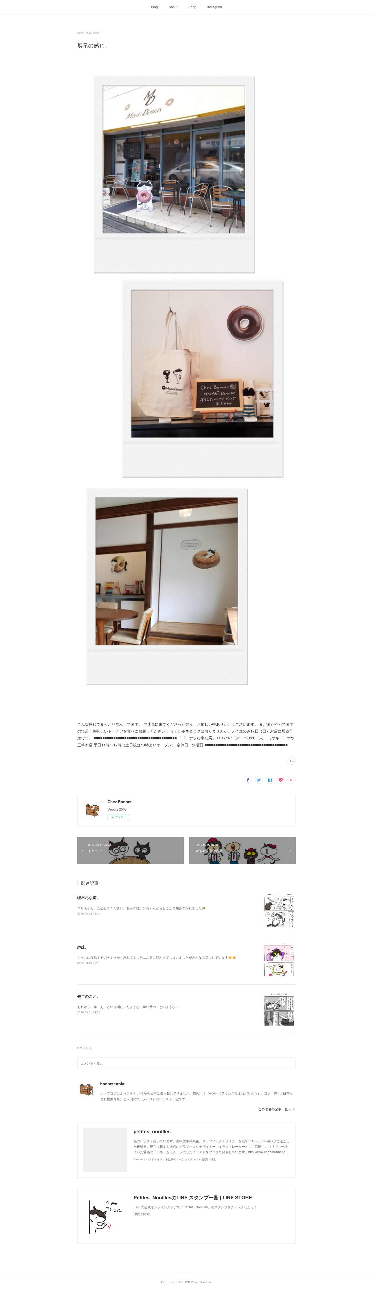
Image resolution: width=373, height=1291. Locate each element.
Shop (192, 6)
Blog (154, 6)
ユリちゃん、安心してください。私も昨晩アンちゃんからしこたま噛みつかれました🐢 (141, 908)
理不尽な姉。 (88, 897)
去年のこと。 (88, 996)
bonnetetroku (113, 1083)
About (173, 6)
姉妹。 (83, 946)
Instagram (214, 6)
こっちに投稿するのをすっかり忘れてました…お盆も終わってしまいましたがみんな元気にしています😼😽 (156, 957)
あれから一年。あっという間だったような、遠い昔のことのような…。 (129, 1006)
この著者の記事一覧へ (274, 1109)
